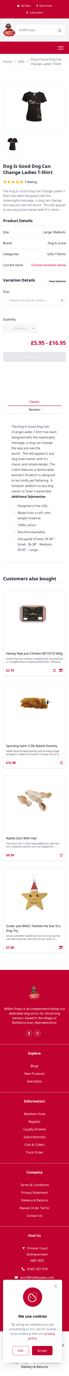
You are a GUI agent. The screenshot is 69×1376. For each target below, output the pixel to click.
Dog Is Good (57, 243)
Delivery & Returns (34, 1200)
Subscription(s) (34, 1137)
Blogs (34, 1066)
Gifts (21, 61)
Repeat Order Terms (34, 1208)
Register (35, 1121)
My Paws (25, 5)
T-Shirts (60, 254)
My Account (45, 5)
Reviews (34, 409)
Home (7, 61)
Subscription (36, 12)
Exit (20, 1350)
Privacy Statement (34, 1192)
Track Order (34, 1152)
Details (34, 402)
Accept (42, 1350)
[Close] (56, 1286)
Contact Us (35, 1216)
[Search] (59, 30)
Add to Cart (34, 357)
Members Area (34, 1114)
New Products (34, 1074)
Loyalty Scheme (34, 1129)
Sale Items (34, 1081)
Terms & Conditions (34, 1185)
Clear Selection (57, 281)
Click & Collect (34, 1145)
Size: (6, 291)
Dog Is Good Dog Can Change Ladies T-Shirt (46, 61)
